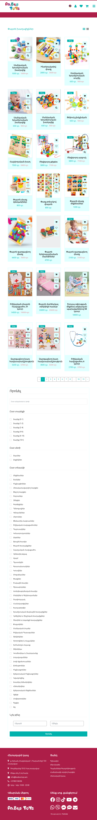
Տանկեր (16, 480)
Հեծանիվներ (19, 686)
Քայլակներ (18, 624)
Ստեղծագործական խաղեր (25, 591)
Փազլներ (17, 579)
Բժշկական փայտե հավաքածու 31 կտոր (20, 306)
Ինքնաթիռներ (19, 484)
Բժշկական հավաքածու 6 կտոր (76, 361)
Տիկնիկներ (18, 637)
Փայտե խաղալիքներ (22, 546)
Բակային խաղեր (20, 583)
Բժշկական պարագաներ (24, 633)
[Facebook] (52, 801)
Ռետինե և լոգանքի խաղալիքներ (27, 620)
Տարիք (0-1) (18, 419)
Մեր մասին (55, 765)
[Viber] (57, 808)
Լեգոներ (16, 537)
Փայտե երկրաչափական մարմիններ (48, 254)
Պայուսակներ (19, 529)
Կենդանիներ (19, 513)
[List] (87, 29)
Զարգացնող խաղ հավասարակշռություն (21, 360)
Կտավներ (17, 571)
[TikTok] (63, 801)
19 (83, 379)
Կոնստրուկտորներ (21, 533)
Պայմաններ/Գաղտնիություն (62, 768)
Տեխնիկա (17, 649)
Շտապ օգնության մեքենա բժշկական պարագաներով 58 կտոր (77, 308)
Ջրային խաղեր (20, 542)
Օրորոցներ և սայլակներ (24, 641)
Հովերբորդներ (19, 699)
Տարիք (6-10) (18, 436)
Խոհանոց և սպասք (21, 645)
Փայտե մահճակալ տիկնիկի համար (48, 305)
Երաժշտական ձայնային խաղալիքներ (30, 612)
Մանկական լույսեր (21, 628)
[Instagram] (58, 801)
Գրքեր (16, 703)
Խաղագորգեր (19, 608)
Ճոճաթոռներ (19, 666)
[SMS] (69, 808)
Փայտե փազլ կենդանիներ (20, 200)
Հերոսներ (17, 517)
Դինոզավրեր (19, 509)
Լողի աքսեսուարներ (22, 661)
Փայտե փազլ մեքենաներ (77, 202)
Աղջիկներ (17, 460)
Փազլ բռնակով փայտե (48, 203)
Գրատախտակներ (21, 566)
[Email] (75, 808)
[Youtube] (69, 801)
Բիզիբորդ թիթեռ (48, 162)
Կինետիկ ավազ (20, 554)
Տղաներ (16, 456)
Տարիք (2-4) (18, 427)
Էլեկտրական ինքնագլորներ (25, 674)
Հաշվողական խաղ (20, 162)
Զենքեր (16, 500)
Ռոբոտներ (18, 496)
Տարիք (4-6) (18, 432)
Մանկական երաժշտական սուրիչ (77, 75)
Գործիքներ (18, 504)
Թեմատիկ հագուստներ (23, 521)
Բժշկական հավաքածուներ (25, 525)
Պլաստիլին (18, 562)
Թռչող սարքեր (19, 492)
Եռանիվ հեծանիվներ (22, 682)
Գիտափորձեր (19, 587)
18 (78, 379)
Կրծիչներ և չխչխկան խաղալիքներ (29, 616)
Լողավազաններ (20, 657)
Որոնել (48, 734)
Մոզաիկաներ (19, 575)
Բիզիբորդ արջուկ (76, 157)
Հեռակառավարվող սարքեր (25, 488)
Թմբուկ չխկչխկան (77, 117)
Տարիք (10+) (18, 440)
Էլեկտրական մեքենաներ (24, 690)
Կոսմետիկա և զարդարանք (25, 653)
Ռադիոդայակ (19, 599)
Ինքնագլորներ (19, 670)
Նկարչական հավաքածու (24, 550)
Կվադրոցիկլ (18, 678)
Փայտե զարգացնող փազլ (20, 253)
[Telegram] (75, 801)
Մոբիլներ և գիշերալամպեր (25, 595)
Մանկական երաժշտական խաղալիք (20, 67)
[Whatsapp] (52, 808)
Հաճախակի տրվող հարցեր (62, 772)
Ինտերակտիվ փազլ (48, 68)
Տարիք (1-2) (18, 423)
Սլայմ (15, 558)
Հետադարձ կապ (57, 776)
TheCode (65, 814)
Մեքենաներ (18, 475)
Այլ (14, 707)
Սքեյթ (15, 695)
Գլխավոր (54, 761)
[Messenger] (63, 808)
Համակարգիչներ (21, 604)
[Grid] (84, 29)
